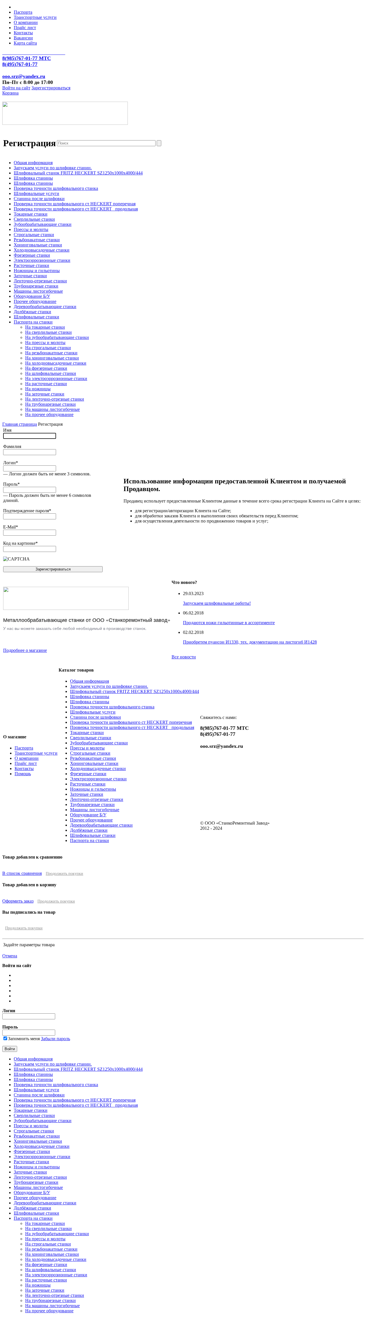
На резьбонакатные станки (51, 352)
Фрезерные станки (32, 255)
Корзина (10, 93)
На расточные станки (46, 383)
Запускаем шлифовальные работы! (217, 603)
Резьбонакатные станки (37, 239)
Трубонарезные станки (36, 286)
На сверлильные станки (48, 332)
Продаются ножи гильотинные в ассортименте (229, 622)
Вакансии (23, 37)
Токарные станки (30, 214)
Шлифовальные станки (36, 316)
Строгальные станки (34, 234)
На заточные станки (44, 393)
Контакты (23, 32)
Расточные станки (31, 265)
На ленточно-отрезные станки (54, 399)
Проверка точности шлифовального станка (56, 188)
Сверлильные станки (34, 219)
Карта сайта (25, 43)
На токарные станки (45, 327)
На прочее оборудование (49, 414)
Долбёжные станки (32, 311)
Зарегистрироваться (50, 87)
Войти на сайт (16, 87)
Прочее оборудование (35, 301)
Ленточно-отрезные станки (40, 280)
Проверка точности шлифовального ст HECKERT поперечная (75, 203)
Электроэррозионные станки (42, 260)
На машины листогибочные (52, 409)
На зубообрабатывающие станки (57, 337)
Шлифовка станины (33, 178)
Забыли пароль (55, 1038)
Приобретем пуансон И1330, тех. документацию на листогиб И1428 (250, 642)
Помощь (23, 773)
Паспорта (23, 12)
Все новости (184, 656)
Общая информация (33, 162)
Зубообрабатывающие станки (42, 224)
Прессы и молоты (31, 229)
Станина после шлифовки (39, 198)
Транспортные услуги (35, 17)
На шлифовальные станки (50, 373)
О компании (26, 22)
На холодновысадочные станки (55, 363)
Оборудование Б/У (32, 296)
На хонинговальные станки (52, 357)
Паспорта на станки (33, 322)
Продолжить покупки (64, 873)
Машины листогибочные (38, 291)
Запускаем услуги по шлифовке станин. (53, 167)
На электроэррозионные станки (56, 378)
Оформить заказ (17, 901)
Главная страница (19, 424)
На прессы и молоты (45, 342)
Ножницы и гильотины (37, 270)
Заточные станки (30, 275)
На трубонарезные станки (50, 404)
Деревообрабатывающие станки (45, 306)
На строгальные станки (48, 347)
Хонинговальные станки (38, 244)
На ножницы (38, 388)
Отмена (9, 955)
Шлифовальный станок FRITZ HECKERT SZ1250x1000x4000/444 (78, 172)
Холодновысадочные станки (41, 250)
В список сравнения (22, 873)
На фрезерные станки (46, 368)
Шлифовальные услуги (36, 193)
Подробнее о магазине (25, 650)
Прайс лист (25, 27)
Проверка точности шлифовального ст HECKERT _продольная (76, 208)
